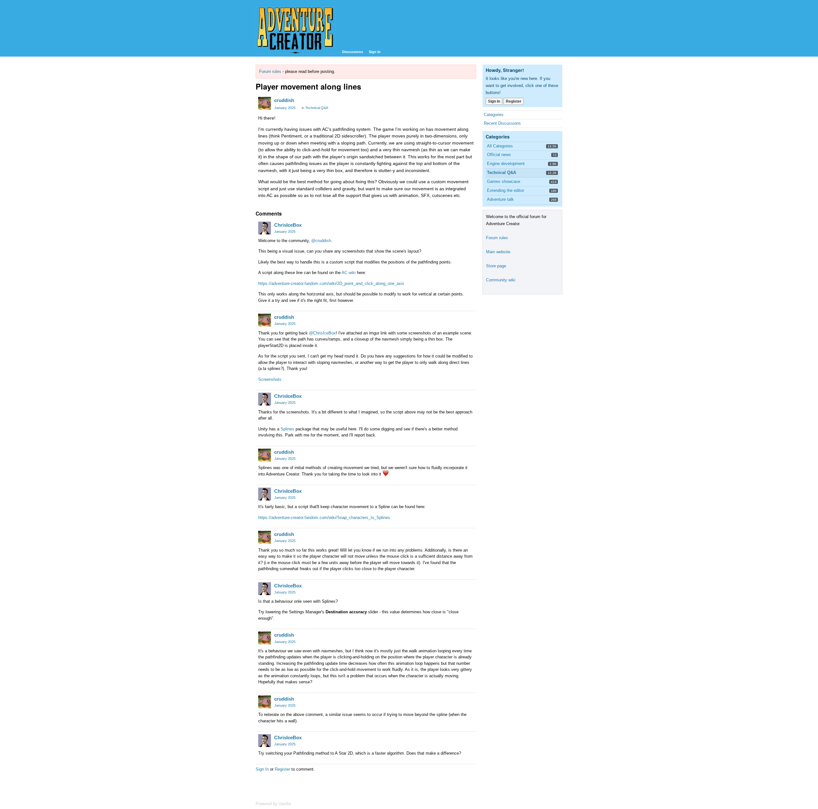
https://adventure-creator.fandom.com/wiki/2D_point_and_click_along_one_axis (331, 283)
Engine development (506, 163)
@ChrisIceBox (322, 333)
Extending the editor (505, 190)
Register (282, 769)
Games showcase (503, 181)
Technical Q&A (316, 108)
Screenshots (270, 379)
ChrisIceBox (288, 225)
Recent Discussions (502, 123)
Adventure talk (500, 199)
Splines (287, 429)
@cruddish (321, 240)
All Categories (500, 146)
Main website (498, 251)
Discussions (352, 52)
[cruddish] (264, 103)
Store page (496, 265)
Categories (494, 114)
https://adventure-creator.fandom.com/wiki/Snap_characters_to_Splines (324, 517)
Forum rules (270, 71)
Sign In (375, 52)
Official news (499, 154)
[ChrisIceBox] (264, 228)
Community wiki (500, 280)
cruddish (284, 100)
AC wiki (349, 272)
